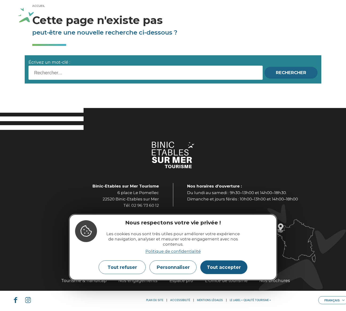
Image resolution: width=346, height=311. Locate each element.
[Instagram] (30, 300)
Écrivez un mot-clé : (49, 62)
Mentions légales (210, 300)
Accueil (38, 6)
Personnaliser (173, 267)
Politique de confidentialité (173, 251)
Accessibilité (180, 300)
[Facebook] (17, 300)
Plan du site (154, 300)
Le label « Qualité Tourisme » (250, 300)
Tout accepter (224, 267)
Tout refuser (122, 267)
